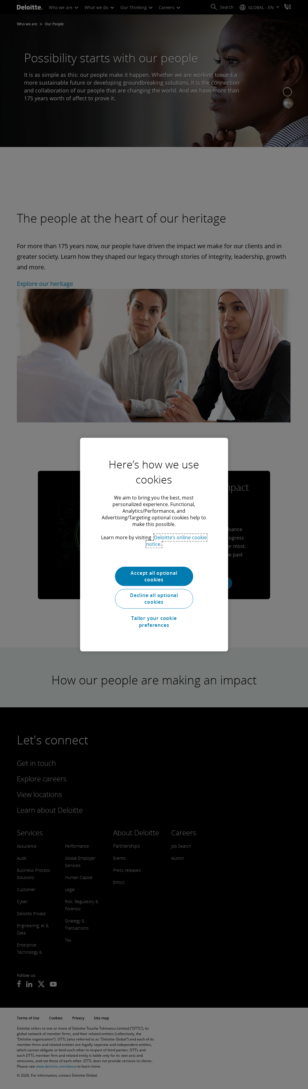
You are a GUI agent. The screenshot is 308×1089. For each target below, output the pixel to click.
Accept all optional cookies (154, 576)
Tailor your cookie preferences (154, 621)
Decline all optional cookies (154, 598)
